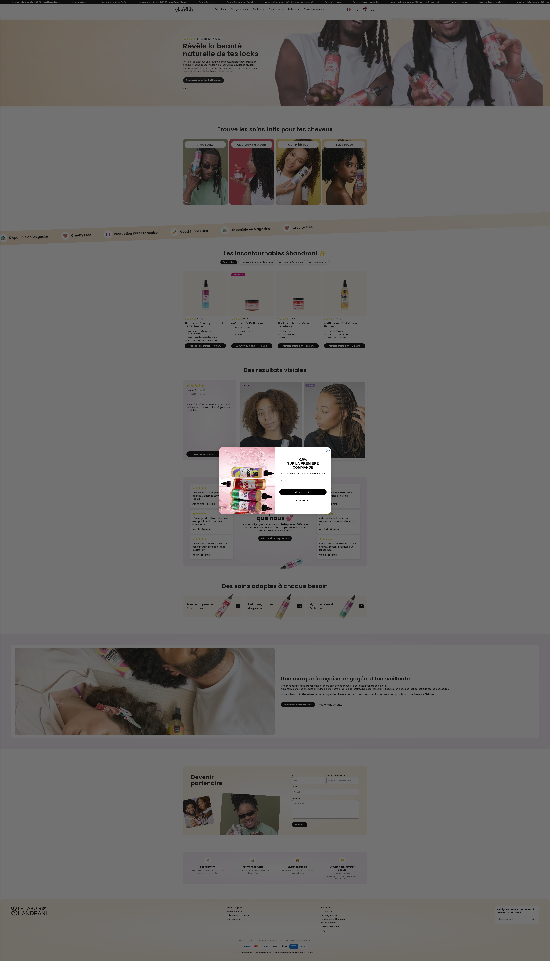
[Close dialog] (327, 450)
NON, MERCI (303, 501)
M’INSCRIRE (303, 492)
